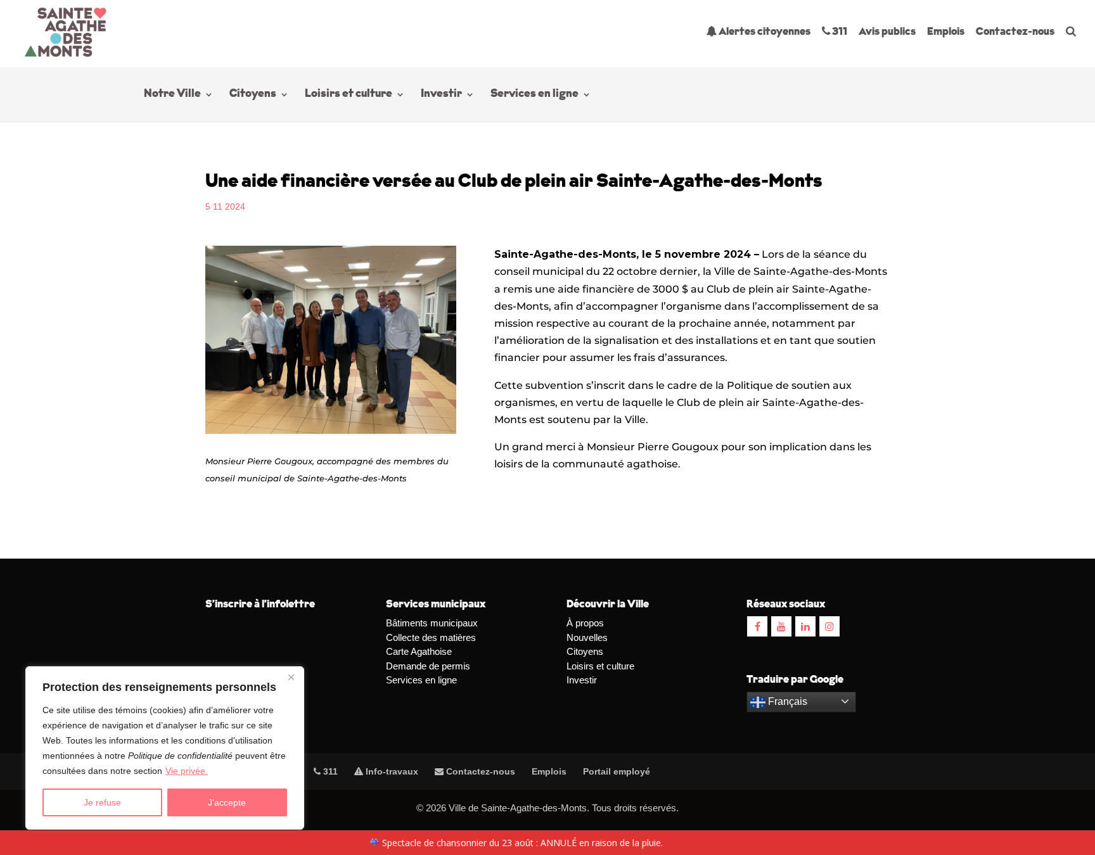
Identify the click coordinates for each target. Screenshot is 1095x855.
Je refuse (102, 802)
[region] (164, 748)
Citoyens (252, 95)
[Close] (290, 677)
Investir (441, 95)
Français (786, 701)
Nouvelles (587, 637)
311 (838, 32)
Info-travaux (390, 771)
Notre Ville (172, 95)
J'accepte (227, 802)
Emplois (945, 32)
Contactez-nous (1015, 32)
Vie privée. (186, 771)
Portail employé (616, 771)
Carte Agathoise (419, 651)
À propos (585, 623)
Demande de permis (428, 666)
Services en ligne (534, 95)
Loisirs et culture (348, 95)
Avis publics (887, 32)
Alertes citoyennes (763, 32)
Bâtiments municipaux (432, 623)
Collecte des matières (431, 637)
